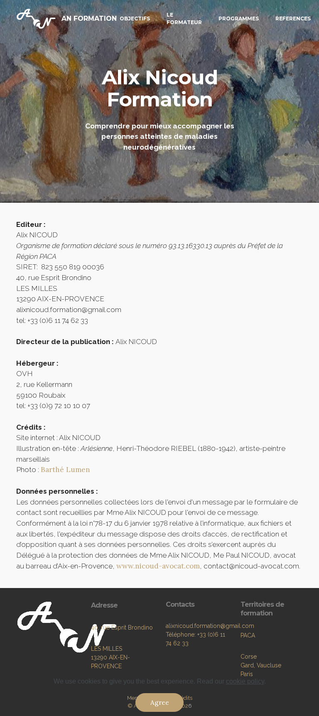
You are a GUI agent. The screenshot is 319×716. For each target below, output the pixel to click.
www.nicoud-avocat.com (158, 566)
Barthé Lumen (65, 469)
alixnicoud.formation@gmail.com (210, 626)
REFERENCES (293, 18)
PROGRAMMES (238, 18)
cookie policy (245, 681)
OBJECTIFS (135, 18)
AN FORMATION (89, 18)
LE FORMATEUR (184, 18)
